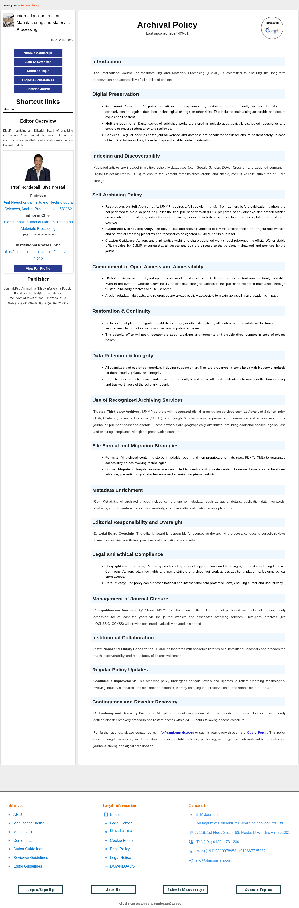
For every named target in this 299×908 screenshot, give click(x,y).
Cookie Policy (121, 840)
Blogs (115, 814)
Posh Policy (120, 849)
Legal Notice (120, 858)
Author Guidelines (28, 849)
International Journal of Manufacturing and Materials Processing (43, 23)
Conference (23, 840)
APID (17, 814)
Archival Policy (29, 5)
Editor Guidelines (27, 866)
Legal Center (121, 823)
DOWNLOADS (122, 866)
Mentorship (22, 832)
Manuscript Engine (28, 823)
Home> (5, 5)
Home (9, 109)
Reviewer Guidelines (30, 858)
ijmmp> (15, 5)
